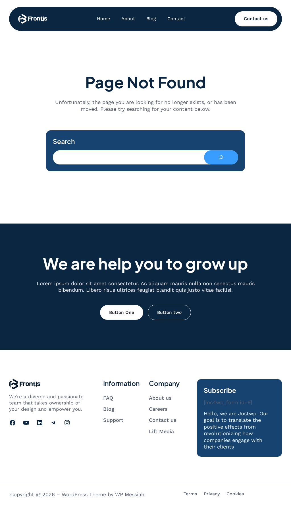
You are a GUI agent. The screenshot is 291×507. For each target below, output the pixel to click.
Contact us (256, 18)
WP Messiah (129, 494)
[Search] (221, 157)
